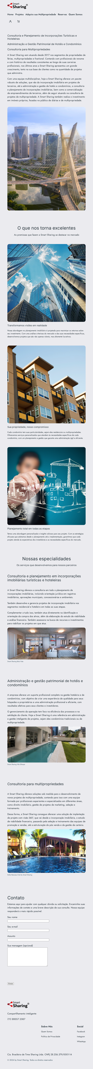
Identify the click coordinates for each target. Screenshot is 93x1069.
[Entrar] (10, 21)
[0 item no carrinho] (18, 21)
